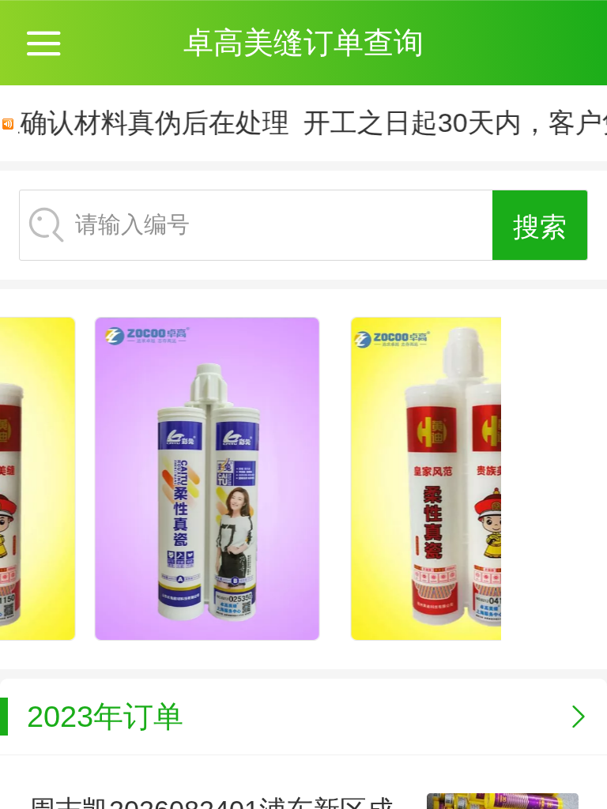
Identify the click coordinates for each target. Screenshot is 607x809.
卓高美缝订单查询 (303, 42)
